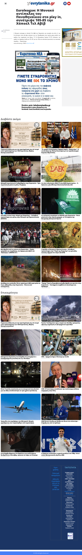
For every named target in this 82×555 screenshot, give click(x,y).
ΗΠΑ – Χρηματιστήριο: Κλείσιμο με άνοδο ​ (55, 357)
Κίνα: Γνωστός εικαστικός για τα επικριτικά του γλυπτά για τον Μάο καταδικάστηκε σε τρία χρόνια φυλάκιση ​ (20, 390)
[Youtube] (69, 3)
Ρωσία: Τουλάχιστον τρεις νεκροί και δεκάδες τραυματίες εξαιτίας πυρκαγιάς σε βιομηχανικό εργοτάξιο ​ (60, 323)
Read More (30, 43)
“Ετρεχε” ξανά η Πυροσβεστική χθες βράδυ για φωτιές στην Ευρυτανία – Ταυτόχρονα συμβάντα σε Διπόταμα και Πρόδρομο (61, 284)
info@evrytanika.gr (69, 491)
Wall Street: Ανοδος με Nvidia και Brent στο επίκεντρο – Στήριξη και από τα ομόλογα (59, 422)
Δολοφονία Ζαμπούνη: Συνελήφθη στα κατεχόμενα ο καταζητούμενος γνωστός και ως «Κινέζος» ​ (18, 357)
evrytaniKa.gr (69, 494)
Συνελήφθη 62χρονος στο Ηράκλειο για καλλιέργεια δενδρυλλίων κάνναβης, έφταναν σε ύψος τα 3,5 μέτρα (19, 454)
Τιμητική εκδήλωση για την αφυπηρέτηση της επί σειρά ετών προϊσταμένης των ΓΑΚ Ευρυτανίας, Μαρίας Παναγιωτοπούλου (20, 151)
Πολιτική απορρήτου (55, 474)
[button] (5, 3)
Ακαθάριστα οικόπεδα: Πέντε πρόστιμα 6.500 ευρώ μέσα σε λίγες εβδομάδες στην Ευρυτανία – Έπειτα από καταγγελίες (20, 284)
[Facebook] (65, 3)
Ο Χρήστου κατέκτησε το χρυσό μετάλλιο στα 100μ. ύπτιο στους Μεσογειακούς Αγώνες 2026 (60, 454)
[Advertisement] (72, 82)
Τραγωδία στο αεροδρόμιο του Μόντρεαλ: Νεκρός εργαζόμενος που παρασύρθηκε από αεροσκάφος (17, 422)
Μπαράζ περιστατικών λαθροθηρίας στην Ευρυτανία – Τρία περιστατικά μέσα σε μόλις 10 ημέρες (20, 184)
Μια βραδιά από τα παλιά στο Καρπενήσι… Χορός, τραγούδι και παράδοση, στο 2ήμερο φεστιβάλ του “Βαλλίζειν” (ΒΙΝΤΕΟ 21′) (18, 251)
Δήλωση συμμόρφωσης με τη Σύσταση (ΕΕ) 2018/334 (55, 484)
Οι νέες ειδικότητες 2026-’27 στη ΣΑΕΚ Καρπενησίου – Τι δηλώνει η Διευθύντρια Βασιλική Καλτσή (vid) (59, 184)
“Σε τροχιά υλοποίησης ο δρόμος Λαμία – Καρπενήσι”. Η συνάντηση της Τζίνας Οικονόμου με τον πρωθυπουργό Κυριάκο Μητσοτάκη (60, 151)
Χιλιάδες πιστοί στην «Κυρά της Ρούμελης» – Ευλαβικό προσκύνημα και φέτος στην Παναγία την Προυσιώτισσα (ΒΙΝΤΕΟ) (20, 217)
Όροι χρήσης (55, 468)
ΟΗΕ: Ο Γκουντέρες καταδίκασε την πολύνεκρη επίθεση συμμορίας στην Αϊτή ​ (60, 390)
